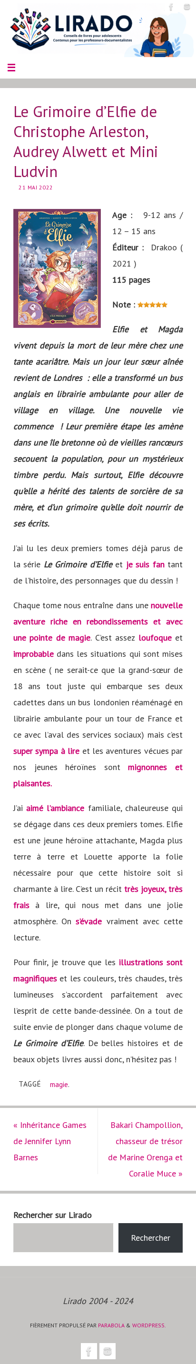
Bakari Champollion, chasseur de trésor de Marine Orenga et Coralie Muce (145, 1149)
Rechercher (150, 1237)
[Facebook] (171, 6)
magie (59, 1084)
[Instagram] (187, 6)
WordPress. (149, 1325)
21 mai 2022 (36, 187)
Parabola (111, 1325)
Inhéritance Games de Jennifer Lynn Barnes (50, 1141)
